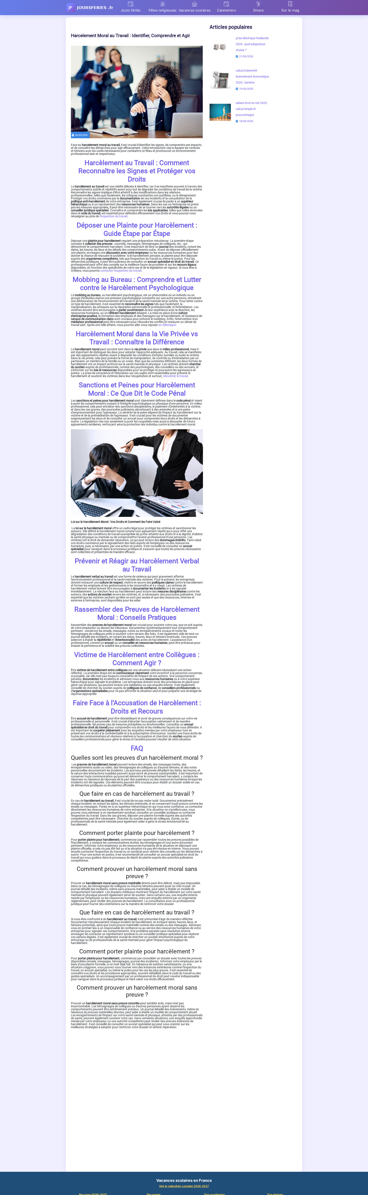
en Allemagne (167, 325)
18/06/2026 (246, 121)
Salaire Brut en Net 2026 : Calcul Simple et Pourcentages (252, 109)
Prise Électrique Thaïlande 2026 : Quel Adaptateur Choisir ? (252, 44)
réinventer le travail (175, 376)
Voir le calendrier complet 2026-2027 (184, 1186)
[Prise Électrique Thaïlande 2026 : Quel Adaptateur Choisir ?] (220, 47)
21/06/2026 (246, 56)
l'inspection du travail (113, 216)
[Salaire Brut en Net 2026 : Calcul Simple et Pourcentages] (220, 112)
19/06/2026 (246, 88)
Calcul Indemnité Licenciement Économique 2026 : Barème (252, 76)
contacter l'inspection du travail (120, 270)
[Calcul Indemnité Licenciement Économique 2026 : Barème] (220, 79)
